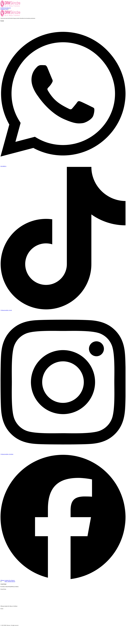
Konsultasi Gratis (4, 9)
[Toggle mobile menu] (8, 9)
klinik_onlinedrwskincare (10, 581)
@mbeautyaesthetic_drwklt (6, 310)
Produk (2, 7)
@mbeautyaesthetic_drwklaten (7, 454)
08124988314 (3, 166)
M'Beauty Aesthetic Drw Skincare (8, 580)
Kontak (9, 7)
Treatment (6, 7)
